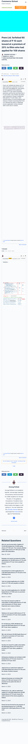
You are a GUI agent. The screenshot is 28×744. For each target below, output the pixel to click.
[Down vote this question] (25, 79)
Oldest (13, 250)
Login (14, 466)
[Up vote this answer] (21, 256)
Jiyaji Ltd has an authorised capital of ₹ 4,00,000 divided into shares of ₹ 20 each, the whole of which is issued (14, 669)
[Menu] (25, 2)
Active (3, 250)
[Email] (21, 68)
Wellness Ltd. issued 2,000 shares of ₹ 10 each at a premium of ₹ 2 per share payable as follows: (14, 614)
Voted (6, 250)
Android (16, 511)
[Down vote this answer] (25, 256)
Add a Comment (22, 244)
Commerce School (10, 1)
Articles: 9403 (14, 521)
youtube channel (12, 509)
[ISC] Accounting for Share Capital (11, 75)
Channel (9, 7)
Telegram (4, 7)
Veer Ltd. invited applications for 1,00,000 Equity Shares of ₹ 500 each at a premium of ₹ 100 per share (13, 591)
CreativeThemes (6, 720)
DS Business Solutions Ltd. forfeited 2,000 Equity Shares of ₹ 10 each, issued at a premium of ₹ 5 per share (14, 658)
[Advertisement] (14, 116)
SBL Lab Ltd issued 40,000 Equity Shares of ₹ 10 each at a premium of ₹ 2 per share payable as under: (14, 635)
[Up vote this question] (21, 79)
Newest (9, 250)
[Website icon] (14, 518)
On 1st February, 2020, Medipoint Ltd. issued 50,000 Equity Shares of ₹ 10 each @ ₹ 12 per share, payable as (13, 625)
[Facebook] (4, 68)
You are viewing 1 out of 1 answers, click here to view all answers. (14, 462)
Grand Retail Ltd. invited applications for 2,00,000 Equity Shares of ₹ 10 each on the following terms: (14, 572)
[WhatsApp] (15, 68)
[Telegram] (9, 68)
